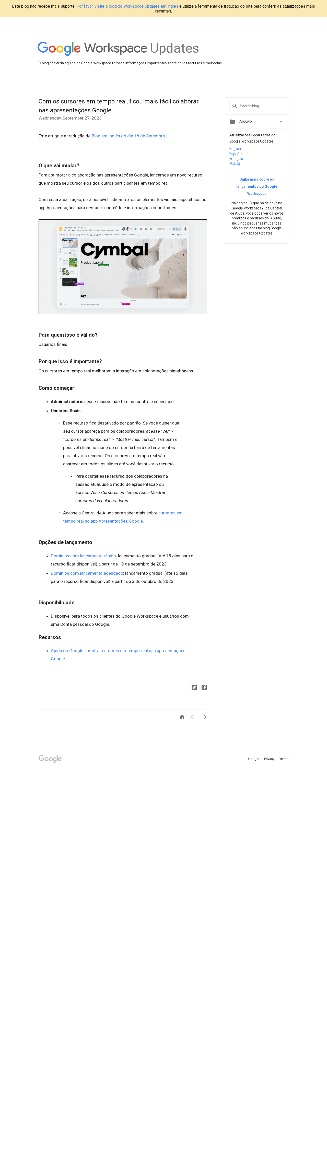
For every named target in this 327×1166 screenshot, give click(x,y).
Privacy (269, 759)
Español (235, 154)
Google (254, 759)
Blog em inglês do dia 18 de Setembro (129, 135)
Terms (283, 759)
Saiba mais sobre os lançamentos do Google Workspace (256, 186)
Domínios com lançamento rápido (83, 555)
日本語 (234, 164)
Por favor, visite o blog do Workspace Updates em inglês (127, 6)
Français (236, 159)
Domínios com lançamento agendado (87, 573)
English (235, 149)
